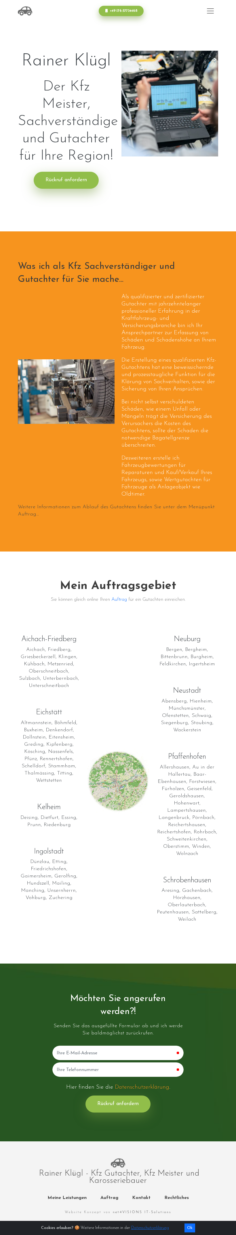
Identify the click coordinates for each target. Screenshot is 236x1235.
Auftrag (119, 599)
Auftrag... (28, 514)
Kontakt (141, 1198)
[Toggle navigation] (210, 10)
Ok (190, 1228)
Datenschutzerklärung (142, 1087)
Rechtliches (176, 1198)
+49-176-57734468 (124, 11)
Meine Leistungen (67, 1198)
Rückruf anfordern (66, 180)
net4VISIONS (142, 1212)
